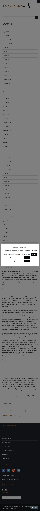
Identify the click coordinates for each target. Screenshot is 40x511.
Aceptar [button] (34, 254)
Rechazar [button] (27, 257)
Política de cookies (13, 254)
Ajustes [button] (26, 261)
